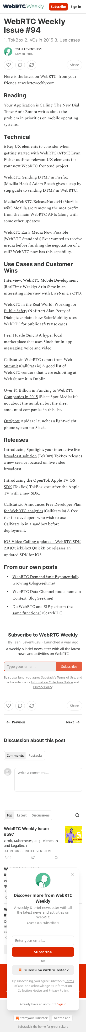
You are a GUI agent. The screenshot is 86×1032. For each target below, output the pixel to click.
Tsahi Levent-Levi (28, 49)
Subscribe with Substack (46, 970)
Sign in (76, 7)
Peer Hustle (14, 335)
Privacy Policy (58, 990)
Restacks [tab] (35, 755)
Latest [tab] (22, 815)
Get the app (62, 1018)
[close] (72, 874)
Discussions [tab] (40, 815)
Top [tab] (9, 815)
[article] (43, 843)
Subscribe (58, 7)
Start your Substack (34, 1018)
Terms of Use (66, 677)
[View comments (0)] (20, 65)
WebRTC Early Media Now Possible (36, 232)
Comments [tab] (15, 755)
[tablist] (24, 755)
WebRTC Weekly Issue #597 (26, 831)
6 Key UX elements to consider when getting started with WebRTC (37, 149)
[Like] (8, 65)
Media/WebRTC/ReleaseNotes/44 (33, 202)
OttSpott (12, 421)
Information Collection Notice (52, 682)
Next (70, 722)
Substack (24, 1027)
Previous (18, 722)
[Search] (77, 815)
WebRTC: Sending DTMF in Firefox (36, 177)
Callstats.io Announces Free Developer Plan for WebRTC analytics (42, 507)
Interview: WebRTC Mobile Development (41, 280)
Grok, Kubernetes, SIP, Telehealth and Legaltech (31, 843)
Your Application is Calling (28, 105)
